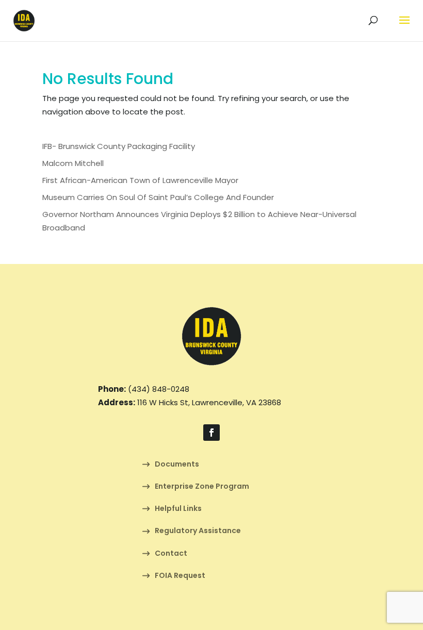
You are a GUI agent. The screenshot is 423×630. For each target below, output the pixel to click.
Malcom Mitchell (73, 163)
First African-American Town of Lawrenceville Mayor (140, 180)
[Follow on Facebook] (211, 432)
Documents (177, 464)
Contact (171, 554)
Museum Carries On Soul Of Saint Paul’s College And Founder (158, 197)
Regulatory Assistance (198, 531)
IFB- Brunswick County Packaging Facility (118, 146)
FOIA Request (180, 576)
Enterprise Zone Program (202, 487)
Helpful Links (178, 509)
